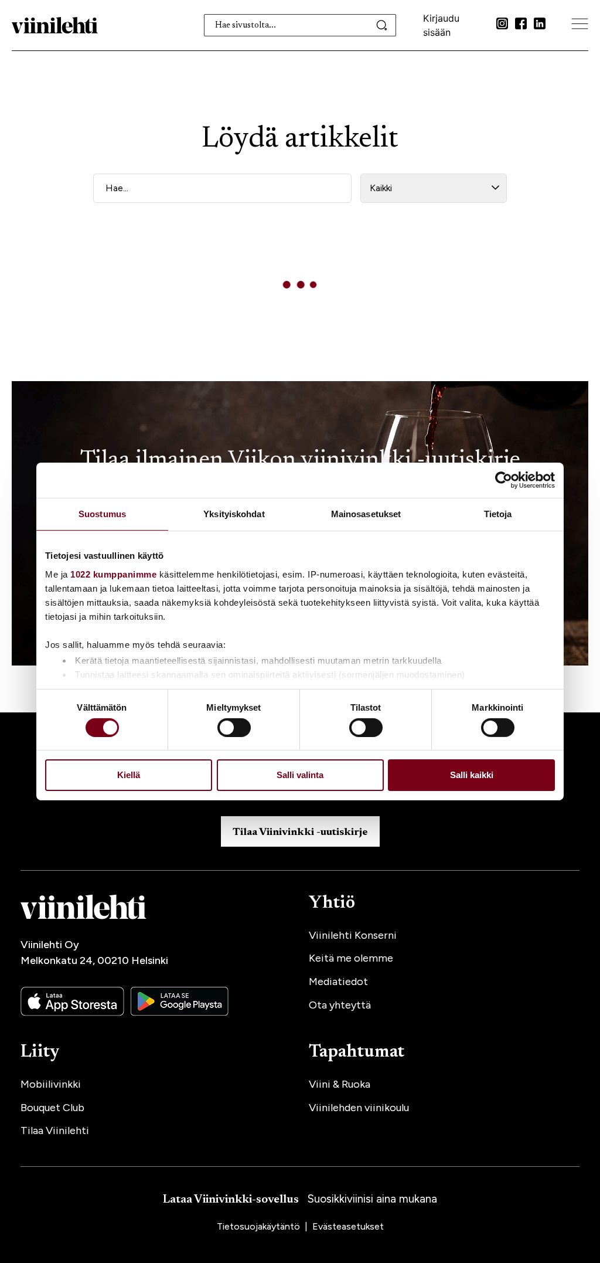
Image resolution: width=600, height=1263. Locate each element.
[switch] (234, 727)
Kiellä (128, 775)
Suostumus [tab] (102, 514)
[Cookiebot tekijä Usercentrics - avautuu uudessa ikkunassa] (503, 480)
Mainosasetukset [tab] (366, 514)
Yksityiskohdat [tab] (233, 514)
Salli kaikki (471, 775)
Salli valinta (300, 775)
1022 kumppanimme (113, 574)
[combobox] (300, 25)
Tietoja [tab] (498, 514)
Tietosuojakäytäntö (259, 1226)
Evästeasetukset (348, 1226)
